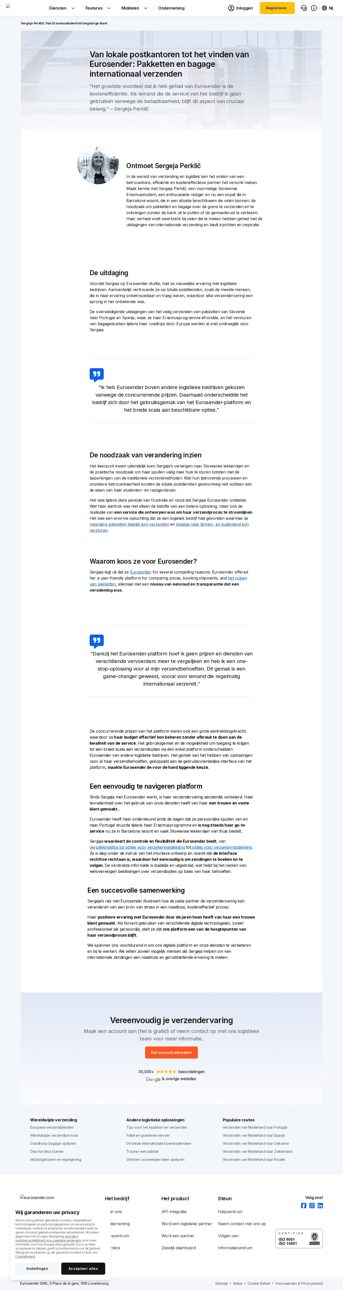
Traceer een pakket (142, 1151)
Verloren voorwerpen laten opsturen (155, 1159)
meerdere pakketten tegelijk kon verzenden (129, 524)
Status (238, 1283)
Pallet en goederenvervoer (148, 1135)
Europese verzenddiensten (52, 1127)
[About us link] (314, 8)
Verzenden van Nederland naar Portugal (255, 1127)
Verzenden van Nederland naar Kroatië (254, 1159)
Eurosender (141, 572)
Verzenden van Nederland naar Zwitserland (257, 1151)
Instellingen (37, 1268)
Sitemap (221, 1283)
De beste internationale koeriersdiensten (158, 1143)
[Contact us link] (304, 8)
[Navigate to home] (25, 8)
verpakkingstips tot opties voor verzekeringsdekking (137, 847)
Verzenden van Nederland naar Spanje (254, 1135)
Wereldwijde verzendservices (54, 1135)
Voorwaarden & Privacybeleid (299, 1283)
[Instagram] (310, 1206)
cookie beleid (259, 1283)
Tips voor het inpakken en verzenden (156, 1127)
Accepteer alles (83, 1268)
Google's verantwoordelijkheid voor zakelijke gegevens (48, 1238)
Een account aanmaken (171, 1052)
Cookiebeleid (25, 1256)
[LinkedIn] (319, 1206)
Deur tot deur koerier (47, 1151)
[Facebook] (302, 1206)
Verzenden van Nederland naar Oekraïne (256, 1143)
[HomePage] (62, 1198)
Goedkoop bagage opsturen (53, 1143)
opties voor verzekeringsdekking (221, 847)
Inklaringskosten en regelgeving (55, 1159)
